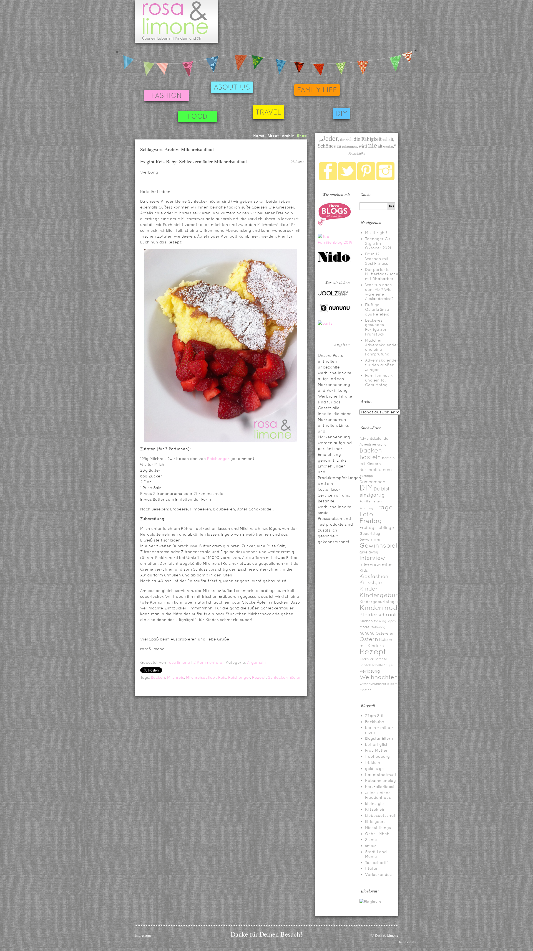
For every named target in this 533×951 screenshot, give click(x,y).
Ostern (368, 639)
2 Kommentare (207, 662)
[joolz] (333, 295)
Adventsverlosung (372, 444)
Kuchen (366, 621)
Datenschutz (407, 941)
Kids (363, 570)
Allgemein (256, 662)
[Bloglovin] (370, 901)
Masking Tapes (385, 621)
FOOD (197, 116)
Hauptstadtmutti (381, 774)
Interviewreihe (375, 564)
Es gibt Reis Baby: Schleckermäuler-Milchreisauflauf (193, 161)
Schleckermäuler (284, 677)
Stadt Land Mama (376, 854)
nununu (366, 633)
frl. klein (372, 762)
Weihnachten (378, 677)
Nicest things (378, 827)
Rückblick (366, 659)
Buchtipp (366, 476)
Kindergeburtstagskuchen (385, 601)
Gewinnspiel (378, 545)
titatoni (372, 868)
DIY (341, 114)
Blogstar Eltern (379, 738)
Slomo (371, 839)
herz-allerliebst (380, 786)
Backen (158, 677)
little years (375, 821)
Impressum (143, 935)
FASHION (166, 95)
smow (370, 845)
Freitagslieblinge (376, 527)
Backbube (374, 721)
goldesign (374, 768)
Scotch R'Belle (371, 665)
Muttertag (378, 627)
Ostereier (385, 633)
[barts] (325, 323)
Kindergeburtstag (386, 595)
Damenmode (372, 481)
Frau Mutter (376, 750)
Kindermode (380, 608)
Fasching (366, 508)
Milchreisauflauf (201, 677)
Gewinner (370, 539)
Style (388, 665)
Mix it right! (376, 232)
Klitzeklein (375, 809)
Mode (364, 627)
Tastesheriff (376, 862)
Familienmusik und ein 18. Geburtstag (379, 380)
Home (259, 135)
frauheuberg (377, 756)
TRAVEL (268, 112)
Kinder (368, 588)
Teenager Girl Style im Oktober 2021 (378, 243)
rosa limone (178, 662)
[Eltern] (334, 225)
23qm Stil (374, 715)
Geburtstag (369, 534)
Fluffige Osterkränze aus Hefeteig (377, 309)
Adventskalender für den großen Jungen (381, 365)
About (273, 135)
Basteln (370, 457)
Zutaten (365, 690)
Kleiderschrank (378, 614)
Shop (302, 135)
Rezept (259, 677)
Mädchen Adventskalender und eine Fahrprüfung (381, 347)
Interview (372, 558)
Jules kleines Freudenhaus (378, 795)
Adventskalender (374, 438)
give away (368, 552)
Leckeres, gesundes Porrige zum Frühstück (377, 327)
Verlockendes (378, 874)
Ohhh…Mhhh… (378, 834)
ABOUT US (232, 87)
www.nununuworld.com (378, 684)
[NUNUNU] (334, 311)
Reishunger (218, 458)
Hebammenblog (380, 780)
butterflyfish (377, 744)
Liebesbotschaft (381, 815)
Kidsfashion (373, 576)
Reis (222, 677)
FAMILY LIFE (317, 90)
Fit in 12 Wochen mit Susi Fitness (377, 259)
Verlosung (369, 671)
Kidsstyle (370, 582)
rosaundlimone (176, 21)
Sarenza (381, 659)
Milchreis (175, 677)
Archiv (288, 135)
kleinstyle (374, 803)
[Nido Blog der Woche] (336, 261)
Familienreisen (370, 501)
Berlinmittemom (375, 469)
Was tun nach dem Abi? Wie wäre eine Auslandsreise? (379, 292)
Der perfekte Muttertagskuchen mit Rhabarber (383, 274)
